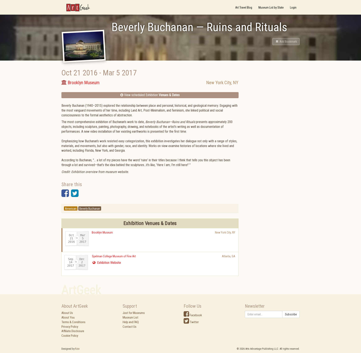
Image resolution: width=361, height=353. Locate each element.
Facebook (195, 315)
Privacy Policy (69, 327)
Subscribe (291, 314)
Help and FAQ (131, 322)
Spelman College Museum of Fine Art (114, 256)
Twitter (194, 322)
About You (68, 317)
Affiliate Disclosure (72, 331)
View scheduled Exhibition (151, 95)
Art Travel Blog (243, 7)
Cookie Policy (69, 336)
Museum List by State (271, 7)
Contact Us (129, 327)
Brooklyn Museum (102, 232)
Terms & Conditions (73, 322)
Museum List (130, 317)
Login (293, 7)
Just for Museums (134, 313)
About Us (67, 313)
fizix (77, 348)
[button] (286, 41)
